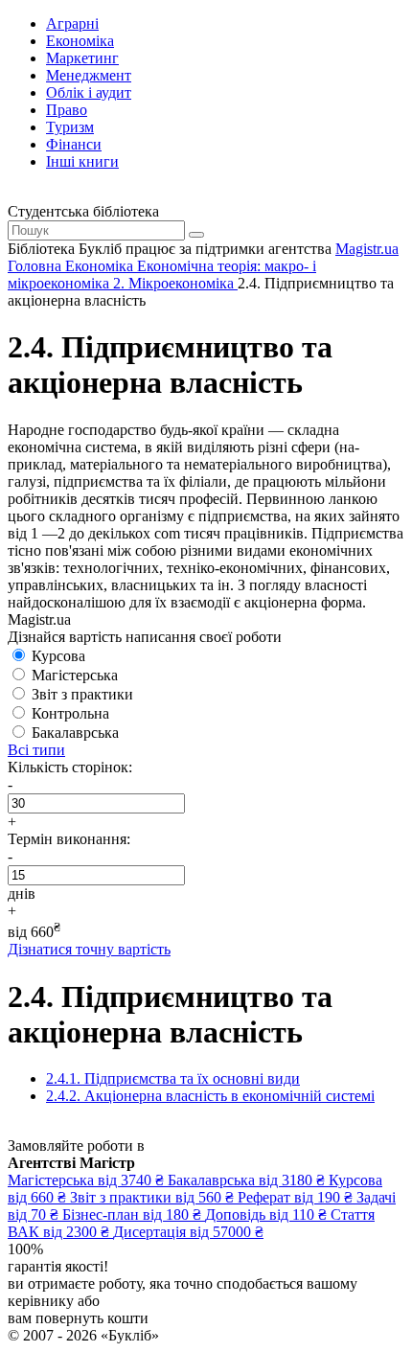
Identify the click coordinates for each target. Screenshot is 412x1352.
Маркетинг (82, 58)
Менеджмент (88, 75)
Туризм (70, 127)
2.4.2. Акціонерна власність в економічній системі (210, 1096)
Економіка (80, 41)
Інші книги (82, 161)
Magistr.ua (367, 249)
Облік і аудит (88, 92)
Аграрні (72, 23)
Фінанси (74, 144)
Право (66, 110)
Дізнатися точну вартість (89, 949)
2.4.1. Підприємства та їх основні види (173, 1078)
